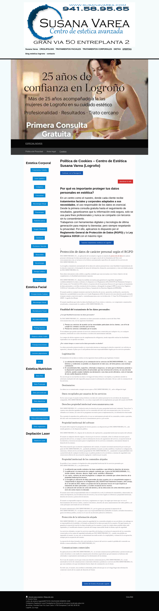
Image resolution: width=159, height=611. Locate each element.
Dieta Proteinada (39, 384)
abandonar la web (125, 181)
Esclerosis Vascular (39, 246)
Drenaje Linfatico (39, 271)
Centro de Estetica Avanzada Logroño (96, 584)
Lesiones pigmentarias (39, 353)
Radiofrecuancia (39, 221)
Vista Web (129, 597)
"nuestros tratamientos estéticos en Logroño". (96, 243)
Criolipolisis (39, 187)
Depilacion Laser (39, 440)
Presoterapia (39, 212)
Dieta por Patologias (39, 409)
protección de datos (117, 256)
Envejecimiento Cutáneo (39, 294)
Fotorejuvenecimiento (39, 345)
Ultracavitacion (40, 280)
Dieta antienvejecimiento (39, 418)
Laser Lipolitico (39, 178)
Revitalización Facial (40, 311)
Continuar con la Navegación (71, 173)
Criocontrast (40, 195)
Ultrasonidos (39, 255)
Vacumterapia (39, 263)
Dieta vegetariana (39, 426)
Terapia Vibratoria (39, 229)
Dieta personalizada (39, 393)
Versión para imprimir (35, 597)
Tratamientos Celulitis (39, 170)
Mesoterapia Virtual (39, 204)
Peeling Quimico (39, 328)
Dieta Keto (39, 376)
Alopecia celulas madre (39, 336)
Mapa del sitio (48, 597)
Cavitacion (39, 238)
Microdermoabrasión (39, 319)
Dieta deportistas (39, 401)
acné (39, 362)
